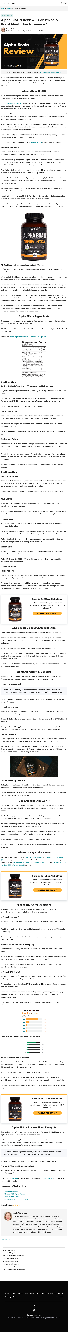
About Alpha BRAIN (9, 1250)
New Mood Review (11, 1191)
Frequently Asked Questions (11, 1266)
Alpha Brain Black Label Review (16, 1199)
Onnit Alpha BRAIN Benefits (11, 1258)
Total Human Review (12, 1196)
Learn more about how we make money (50, 72)
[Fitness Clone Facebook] (34, 1308)
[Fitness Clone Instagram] (34, 1311)
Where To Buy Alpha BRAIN (11, 1264)
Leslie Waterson (15, 29)
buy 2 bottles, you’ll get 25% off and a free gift (30, 862)
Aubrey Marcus (36, 142)
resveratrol (51, 578)
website (15, 1178)
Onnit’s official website (33, 857)
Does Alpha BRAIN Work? (11, 1261)
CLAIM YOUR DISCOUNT (47, 613)
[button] (61, 3)
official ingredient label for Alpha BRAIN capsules (27, 337)
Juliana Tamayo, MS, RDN (20, 31)
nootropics (25, 114)
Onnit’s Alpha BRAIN (13, 103)
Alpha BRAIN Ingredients (10, 1253)
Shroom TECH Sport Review (14, 1194)
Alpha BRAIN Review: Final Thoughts (14, 1269)
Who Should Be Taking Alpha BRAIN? (14, 1255)
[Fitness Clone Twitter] (34, 1306)
